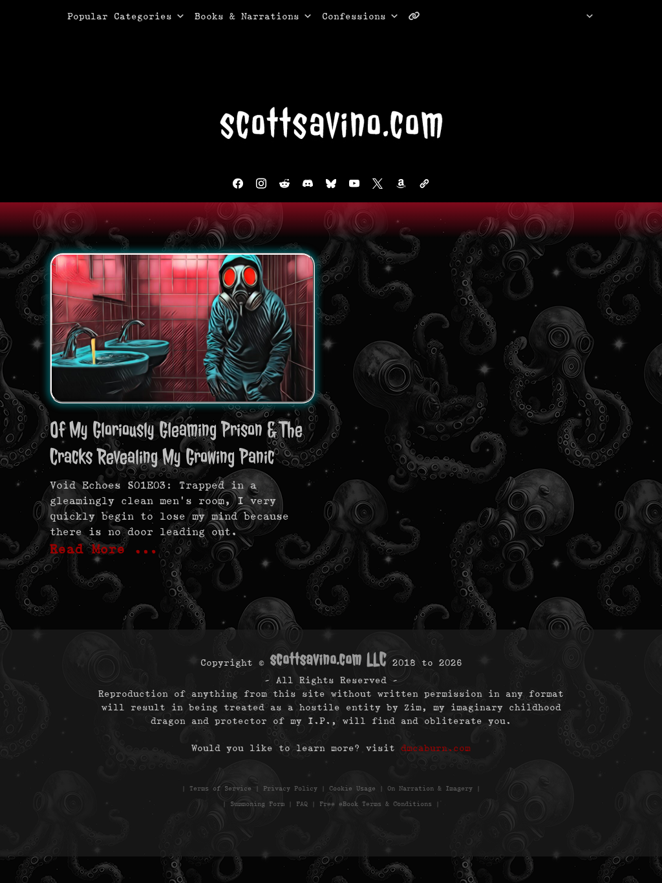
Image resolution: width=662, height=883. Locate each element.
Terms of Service (220, 788)
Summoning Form (257, 803)
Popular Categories (106, 16)
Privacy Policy (290, 788)
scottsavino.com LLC (328, 659)
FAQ (302, 803)
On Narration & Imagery (430, 788)
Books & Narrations (247, 16)
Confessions (354, 16)
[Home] (573, 16)
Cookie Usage (352, 788)
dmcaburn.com (436, 748)
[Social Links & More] (419, 16)
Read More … (104, 549)
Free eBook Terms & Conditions (375, 803)
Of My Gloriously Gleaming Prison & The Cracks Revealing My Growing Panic (176, 443)
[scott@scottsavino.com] (466, 16)
